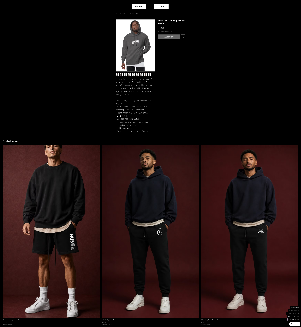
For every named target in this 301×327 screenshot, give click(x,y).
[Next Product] (300, 231)
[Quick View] (51, 231)
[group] (150, 235)
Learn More (170, 35)
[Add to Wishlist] (183, 45)
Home (117, 13)
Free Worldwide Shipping (165, 31)
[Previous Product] (1, 231)
